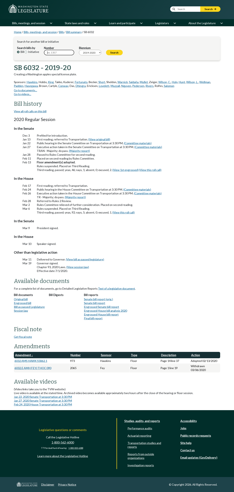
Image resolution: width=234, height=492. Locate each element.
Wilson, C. (164, 82)
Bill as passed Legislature (29, 307)
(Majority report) (79, 151)
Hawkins (32, 82)
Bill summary (74, 32)
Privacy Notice (67, 484)
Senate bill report (94, 303)
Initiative (33, 51)
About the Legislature (202, 23)
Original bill (21, 299)
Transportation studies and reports (144, 445)
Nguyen (126, 86)
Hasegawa (31, 86)
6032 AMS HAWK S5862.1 (30, 361)
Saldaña (133, 82)
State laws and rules (77, 23)
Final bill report (93, 318)
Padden (18, 86)
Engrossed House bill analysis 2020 (105, 310)
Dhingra (80, 86)
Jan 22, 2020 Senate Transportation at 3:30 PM (43, 397)
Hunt (182, 82)
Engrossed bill (22, 303)
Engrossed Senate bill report (101, 307)
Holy (174, 82)
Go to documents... (25, 90)
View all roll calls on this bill (30, 111)
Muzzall (115, 86)
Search (209, 9)
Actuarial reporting (139, 435)
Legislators (162, 23)
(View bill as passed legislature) (85, 259)
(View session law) (77, 267)
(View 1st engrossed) (125, 170)
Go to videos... (22, 94)
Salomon (169, 86)
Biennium (85, 48)
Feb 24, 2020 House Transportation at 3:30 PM (43, 404)
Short (101, 82)
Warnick (122, 82)
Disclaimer (47, 484)
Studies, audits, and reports (142, 421)
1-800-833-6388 (75, 448)
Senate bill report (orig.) (98, 299)
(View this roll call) (150, 170)
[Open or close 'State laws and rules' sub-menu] (95, 23)
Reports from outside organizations (141, 456)
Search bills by (26, 48)
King (51, 82)
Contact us (187, 450)
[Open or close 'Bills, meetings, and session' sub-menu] (51, 23)
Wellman (204, 82)
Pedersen (138, 86)
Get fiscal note (23, 337)
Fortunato (81, 82)
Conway (63, 86)
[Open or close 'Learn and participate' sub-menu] (141, 23)
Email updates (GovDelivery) (198, 457)
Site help (185, 443)
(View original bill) (99, 139)
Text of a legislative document (116, 288)
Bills (61, 32)
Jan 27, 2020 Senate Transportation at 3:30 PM (43, 400)
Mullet (144, 82)
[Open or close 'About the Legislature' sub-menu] (221, 23)
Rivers (149, 86)
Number (49, 48)
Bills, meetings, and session (28, 23)
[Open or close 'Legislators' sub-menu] (175, 23)
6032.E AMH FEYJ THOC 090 (32, 368)
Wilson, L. (192, 82)
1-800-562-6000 (62, 442)
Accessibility (188, 421)
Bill (22, 51)
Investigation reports (141, 465)
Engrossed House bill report (101, 314)
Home (17, 32)
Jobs (183, 428)
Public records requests (195, 435)
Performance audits (140, 428)
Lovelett (104, 86)
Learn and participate (122, 23)
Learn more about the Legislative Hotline (62, 456)
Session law (21, 310)
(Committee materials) (138, 143)
